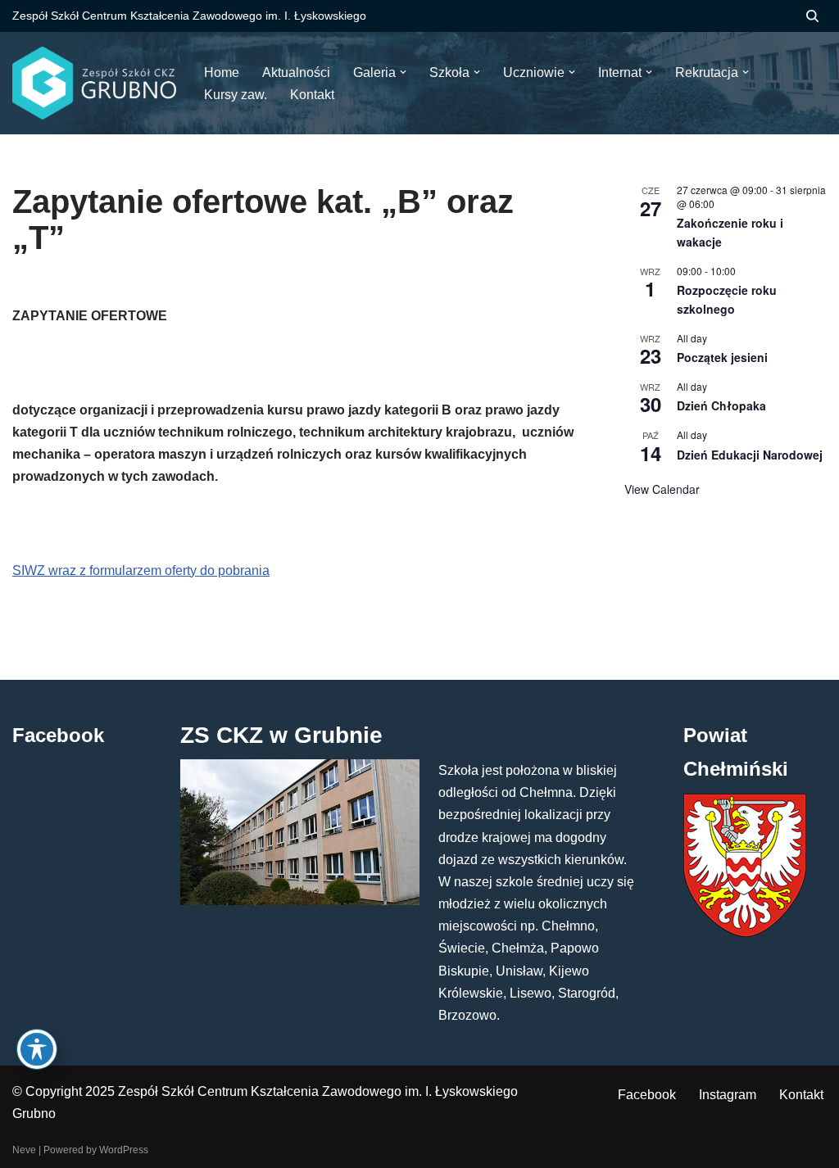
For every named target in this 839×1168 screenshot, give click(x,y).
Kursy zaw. (235, 95)
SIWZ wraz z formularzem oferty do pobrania (141, 570)
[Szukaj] (812, 16)
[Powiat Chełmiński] (744, 932)
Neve (24, 1150)
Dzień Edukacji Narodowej (750, 454)
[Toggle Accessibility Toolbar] (37, 1049)
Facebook (647, 1095)
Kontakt (801, 1095)
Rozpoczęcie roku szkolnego (727, 299)
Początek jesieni (722, 357)
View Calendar (662, 489)
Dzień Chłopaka (721, 405)
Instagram (727, 1095)
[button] (403, 72)
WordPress (123, 1150)
